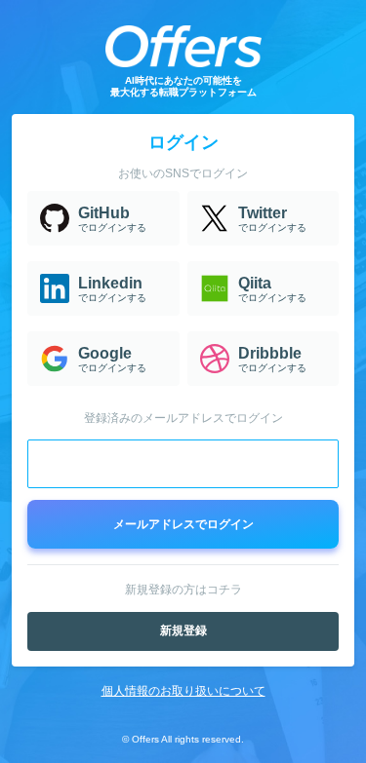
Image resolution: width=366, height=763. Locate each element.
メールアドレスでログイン (183, 524)
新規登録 (183, 630)
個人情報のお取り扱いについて (183, 691)
